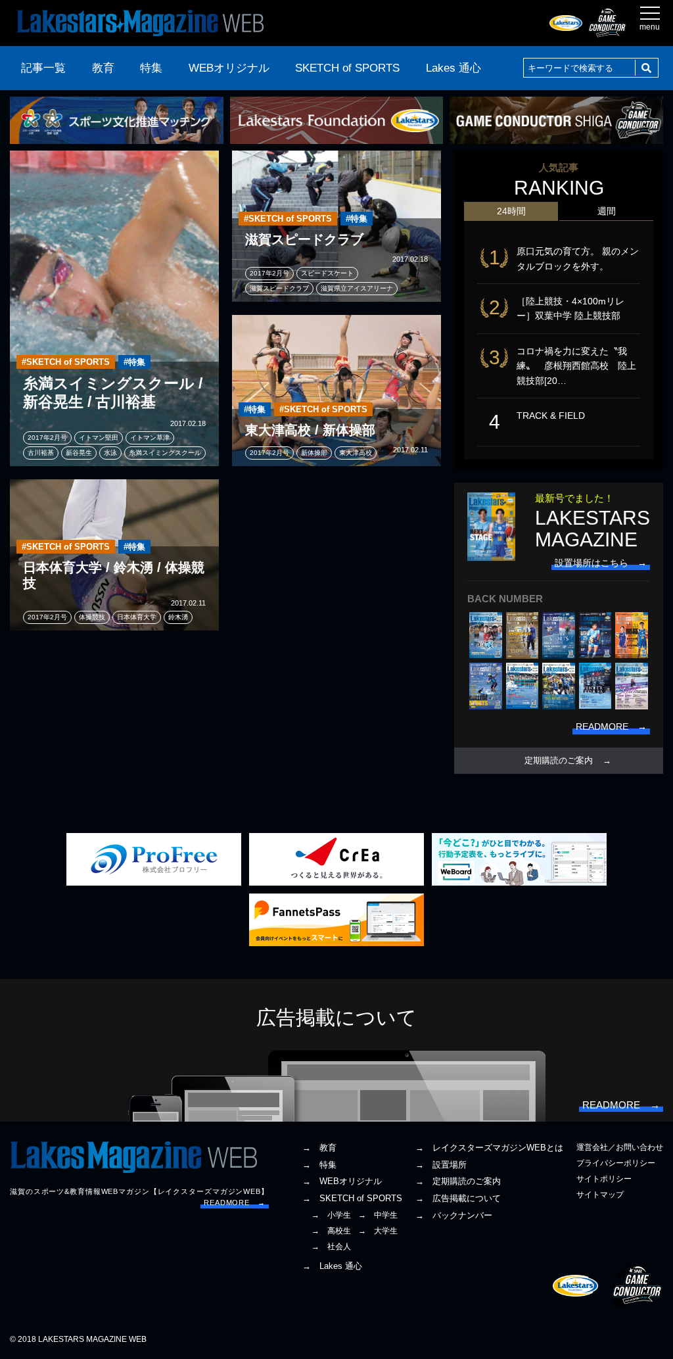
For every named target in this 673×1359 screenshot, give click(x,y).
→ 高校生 (331, 1230)
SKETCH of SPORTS (347, 68)
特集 (151, 68)
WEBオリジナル (229, 68)
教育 (103, 68)
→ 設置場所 (441, 1165)
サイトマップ (600, 1194)
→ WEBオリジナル (342, 1181)
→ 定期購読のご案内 (458, 1181)
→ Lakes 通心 (332, 1266)
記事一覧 (43, 68)
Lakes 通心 (453, 68)
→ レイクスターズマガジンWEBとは (489, 1148)
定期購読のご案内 (558, 760)
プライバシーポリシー (615, 1163)
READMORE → (235, 1202)
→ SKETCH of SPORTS (352, 1198)
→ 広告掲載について (458, 1198)
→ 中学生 (378, 1215)
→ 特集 (319, 1165)
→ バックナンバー (453, 1215)
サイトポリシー (604, 1178)
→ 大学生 (378, 1230)
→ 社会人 (331, 1246)
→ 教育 (319, 1148)
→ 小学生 (331, 1215)
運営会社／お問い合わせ (619, 1147)
